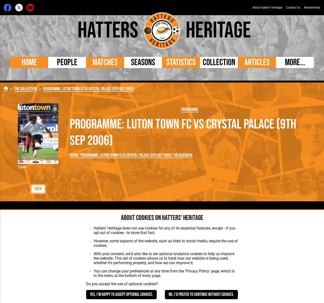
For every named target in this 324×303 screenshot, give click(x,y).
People (67, 62)
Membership (312, 7)
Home (29, 62)
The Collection (25, 89)
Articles (257, 62)
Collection (219, 62)
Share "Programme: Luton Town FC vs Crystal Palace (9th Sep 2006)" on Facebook (131, 155)
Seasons (143, 62)
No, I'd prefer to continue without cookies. (201, 294)
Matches (105, 62)
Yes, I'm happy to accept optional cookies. (121, 294)
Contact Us (293, 7)
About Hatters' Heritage (267, 7)
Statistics (181, 62)
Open (38, 189)
